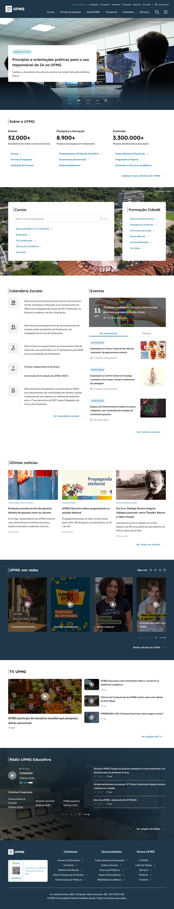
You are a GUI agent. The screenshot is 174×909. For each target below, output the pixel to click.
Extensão (21, 252)
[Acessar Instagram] (151, 570)
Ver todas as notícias (148, 544)
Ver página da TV (152, 736)
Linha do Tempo (143, 865)
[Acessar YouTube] (160, 570)
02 (79, 100)
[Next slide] (162, 637)
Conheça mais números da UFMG (141, 175)
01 (70, 100)
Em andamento (108, 333)
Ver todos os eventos (148, 431)
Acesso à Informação (68, 860)
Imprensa (137, 5)
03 (88, 100)
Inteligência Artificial (141, 224)
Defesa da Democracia (142, 218)
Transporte (111, 12)
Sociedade (126, 5)
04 (97, 100)
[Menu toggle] (166, 12)
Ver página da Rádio (148, 828)
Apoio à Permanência (109, 874)
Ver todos (146, 5)
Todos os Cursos (109, 865)
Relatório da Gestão (68, 870)
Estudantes (105, 5)
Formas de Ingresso (70, 12)
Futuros (146, 333)
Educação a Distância (27, 246)
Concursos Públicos (109, 870)
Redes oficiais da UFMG (146, 647)
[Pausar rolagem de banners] (105, 100)
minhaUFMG (93, 12)
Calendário (128, 12)
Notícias (143, 874)
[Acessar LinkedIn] (164, 570)
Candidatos (93, 5)
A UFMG (143, 860)
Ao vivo (25, 768)
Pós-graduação (24, 240)
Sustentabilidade (139, 242)
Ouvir (100, 776)
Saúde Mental (137, 236)
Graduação (22, 234)
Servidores (116, 5)
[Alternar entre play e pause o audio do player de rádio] (12, 775)
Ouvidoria (68, 865)
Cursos (50, 12)
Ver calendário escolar (66, 416)
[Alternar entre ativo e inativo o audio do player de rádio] (21, 782)
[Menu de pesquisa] (157, 12)
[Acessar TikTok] (155, 570)
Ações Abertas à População (109, 860)
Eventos (143, 879)
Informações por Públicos (68, 879)
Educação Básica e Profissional (32, 228)
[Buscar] (101, 219)
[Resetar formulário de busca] (105, 219)
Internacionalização (140, 230)
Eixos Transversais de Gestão (68, 874)
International (163, 5)
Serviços (144, 12)
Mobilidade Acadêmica (109, 879)
